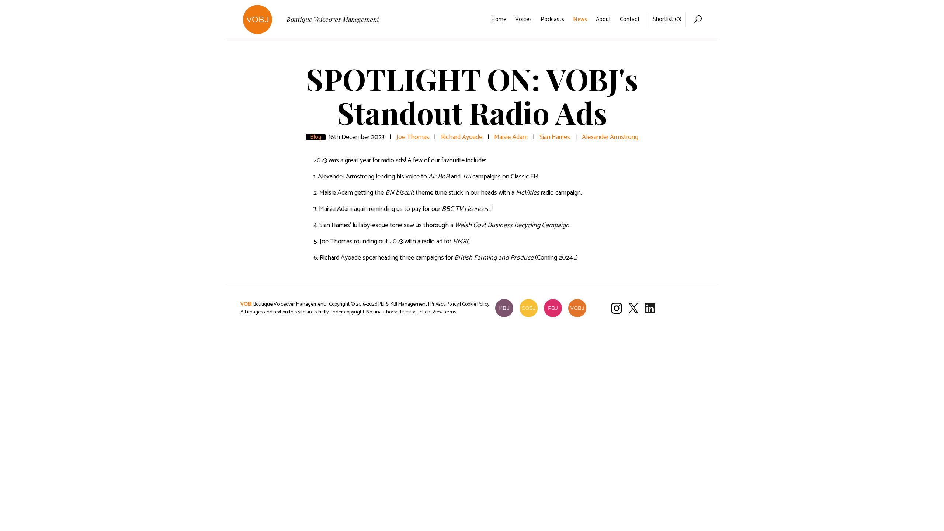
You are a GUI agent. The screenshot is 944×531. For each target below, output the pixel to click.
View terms (444, 312)
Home (498, 19)
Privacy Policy (444, 304)
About (603, 19)
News (580, 19)
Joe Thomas (412, 137)
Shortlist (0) (667, 19)
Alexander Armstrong (610, 137)
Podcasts (552, 19)
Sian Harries (554, 137)
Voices (523, 19)
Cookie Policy (475, 304)
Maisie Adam (511, 137)
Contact (630, 19)
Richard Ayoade (461, 137)
